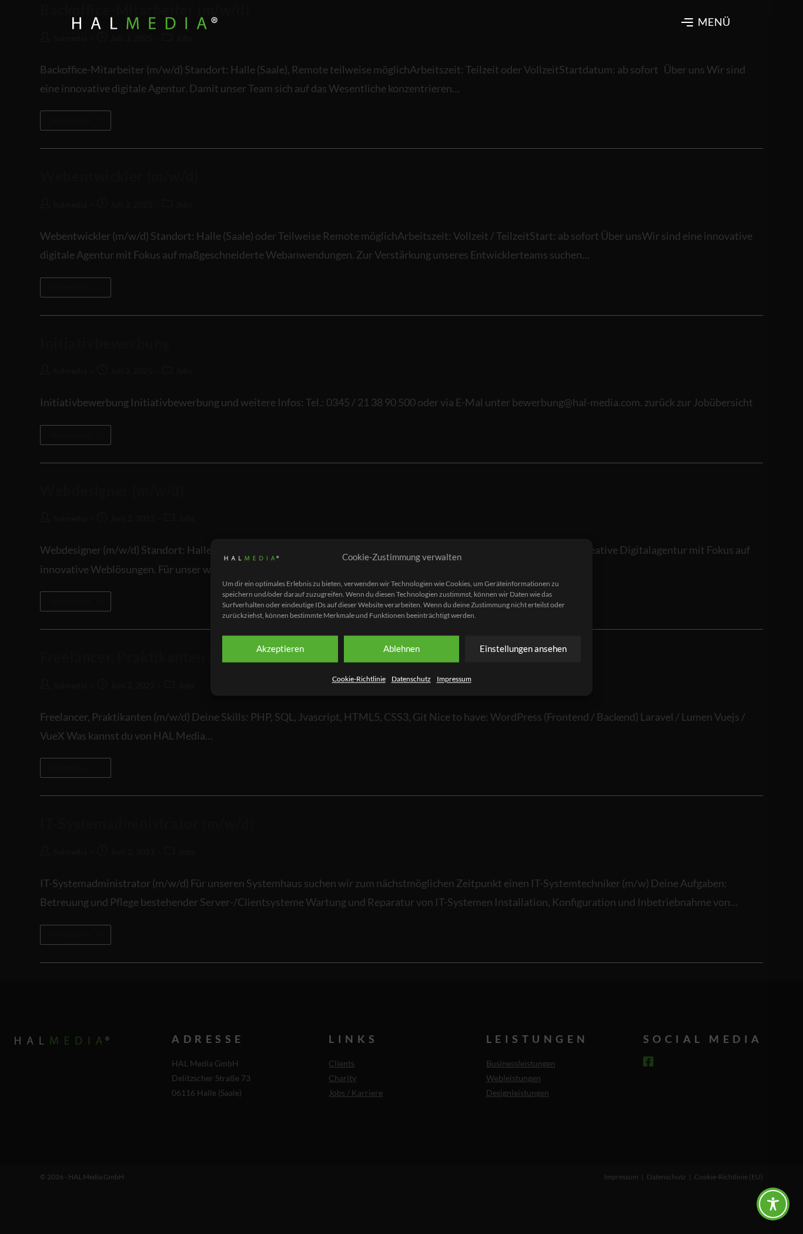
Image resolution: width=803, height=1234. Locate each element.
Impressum (454, 678)
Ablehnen (401, 648)
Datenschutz (411, 678)
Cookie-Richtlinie (359, 678)
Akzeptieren (280, 648)
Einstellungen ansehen (523, 648)
